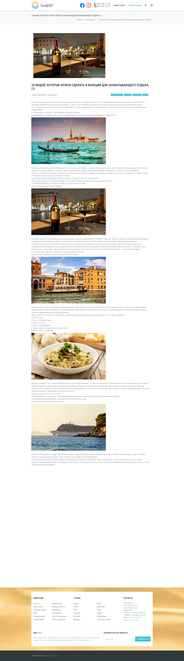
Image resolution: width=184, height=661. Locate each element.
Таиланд (77, 613)
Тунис (99, 610)
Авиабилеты (56, 610)
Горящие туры (57, 603)
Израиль (77, 619)
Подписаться (143, 639)
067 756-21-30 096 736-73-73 (103, 5)
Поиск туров (119, 5)
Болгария (77, 616)
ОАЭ (75, 610)
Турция (76, 603)
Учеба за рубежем (58, 619)
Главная (80, 20)
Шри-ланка (101, 607)
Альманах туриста (58, 607)
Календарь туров (39, 610)
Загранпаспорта (39, 616)
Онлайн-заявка (134, 5)
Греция (99, 613)
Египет (76, 607)
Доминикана (101, 616)
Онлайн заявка (38, 619)
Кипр (99, 603)
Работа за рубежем (59, 616)
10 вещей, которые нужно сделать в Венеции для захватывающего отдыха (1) (125, 20)
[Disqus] (90, 498)
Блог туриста (90, 20)
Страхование (56, 613)
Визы (35, 613)
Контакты (36, 603)
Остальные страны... (104, 619)
